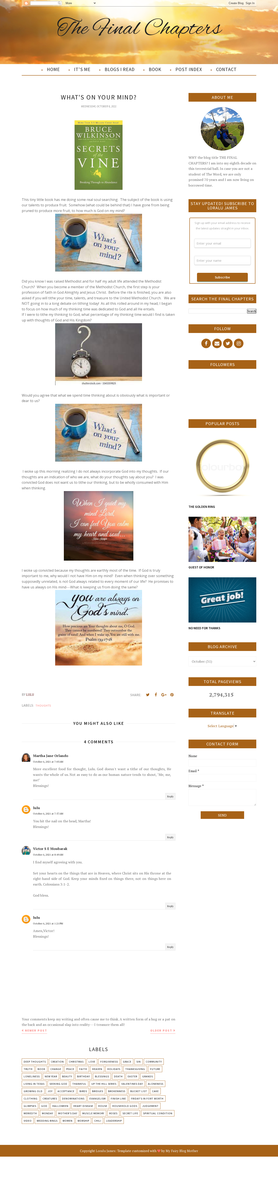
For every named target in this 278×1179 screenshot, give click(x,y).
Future (155, 1069)
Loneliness (32, 1076)
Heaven (97, 1069)
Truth (28, 1069)
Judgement (150, 1106)
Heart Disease (83, 1106)
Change (55, 1069)
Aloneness (155, 1083)
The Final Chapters (139, 29)
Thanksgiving (135, 1069)
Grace (127, 1061)
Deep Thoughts (35, 1061)
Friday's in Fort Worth (147, 1098)
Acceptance (66, 1091)
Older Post (161, 1030)
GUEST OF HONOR (201, 567)
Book (41, 1069)
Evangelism (97, 1098)
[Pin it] (171, 694)
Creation (57, 1061)
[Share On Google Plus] (163, 694)
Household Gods (124, 1106)
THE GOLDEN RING (202, 507)
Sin (138, 1061)
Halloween (60, 1106)
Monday (47, 1113)
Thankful (79, 1083)
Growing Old (33, 1091)
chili (97, 1120)
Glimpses (30, 1106)
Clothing (31, 1098)
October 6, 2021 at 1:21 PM (48, 923)
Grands (147, 1076)
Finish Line (118, 1098)
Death (118, 1076)
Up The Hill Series (103, 1083)
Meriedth (30, 1113)
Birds (83, 1091)
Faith (83, 1069)
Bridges (97, 1091)
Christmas (76, 1061)
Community (154, 1061)
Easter (132, 1076)
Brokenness (116, 1091)
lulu (36, 807)
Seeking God (58, 1083)
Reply (170, 796)
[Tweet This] (147, 694)
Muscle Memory (93, 1113)
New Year (51, 1076)
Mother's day (67, 1113)
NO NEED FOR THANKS (204, 628)
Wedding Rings (47, 1120)
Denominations (73, 1098)
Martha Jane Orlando (50, 755)
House (102, 1106)
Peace (70, 1069)
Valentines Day (132, 1083)
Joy (50, 1091)
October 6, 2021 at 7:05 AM (48, 761)
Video (28, 1120)
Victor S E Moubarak (50, 848)
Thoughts (43, 705)
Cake (155, 1091)
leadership (114, 1120)
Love (92, 1061)
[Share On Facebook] (155, 694)
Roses (113, 1113)
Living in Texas (34, 1083)
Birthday (83, 1076)
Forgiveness (109, 1061)
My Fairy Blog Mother (182, 1151)
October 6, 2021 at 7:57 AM (48, 813)
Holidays (113, 1069)
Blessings (102, 1076)
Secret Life (130, 1113)
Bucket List (138, 1091)
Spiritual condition (157, 1113)
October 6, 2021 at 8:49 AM (48, 854)
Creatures (50, 1098)
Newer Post (36, 1030)
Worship (83, 1120)
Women (68, 1120)
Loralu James (105, 1151)
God (44, 1106)
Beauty (67, 1076)
